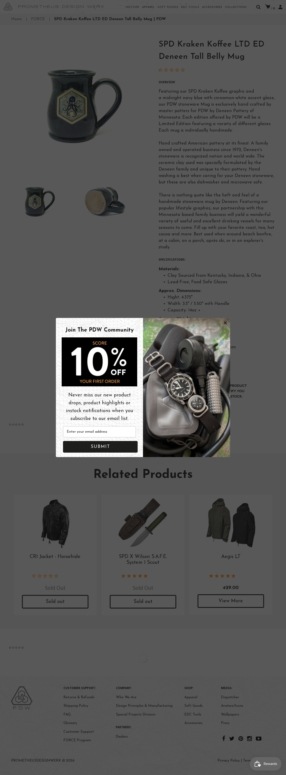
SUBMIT (100, 447)
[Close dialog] (225, 323)
